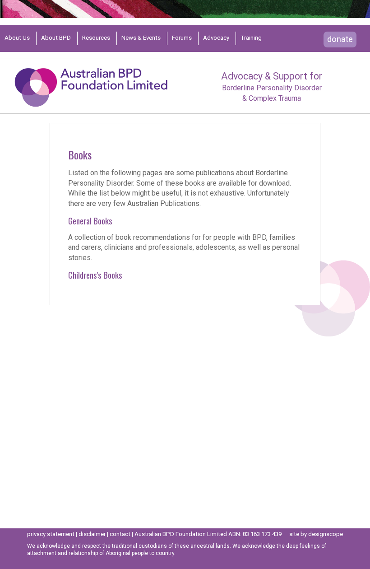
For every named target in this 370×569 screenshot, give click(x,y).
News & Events (141, 37)
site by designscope (316, 534)
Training (251, 37)
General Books (90, 221)
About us (17, 37)
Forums (182, 37)
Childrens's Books (95, 275)
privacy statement (50, 534)
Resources (96, 37)
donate (340, 39)
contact (120, 534)
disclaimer (92, 534)
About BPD (56, 37)
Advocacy (216, 37)
